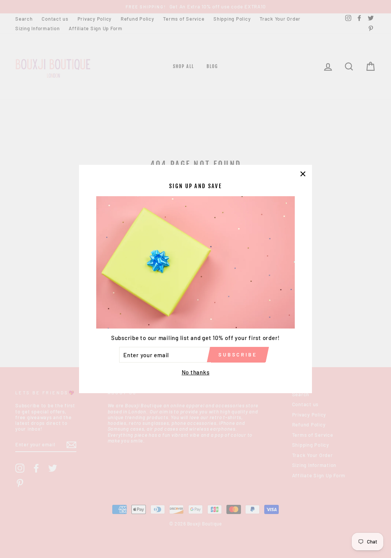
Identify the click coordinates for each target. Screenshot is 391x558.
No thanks (196, 372)
